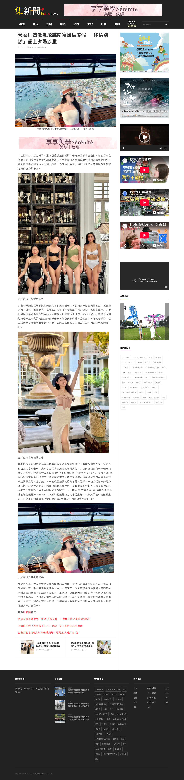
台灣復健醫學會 (137, 367)
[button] (144, 137)
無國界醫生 (145, 387)
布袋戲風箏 (139, 377)
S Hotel (131, 362)
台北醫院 (125, 367)
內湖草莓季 (157, 362)
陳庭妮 (133, 402)
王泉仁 (154, 387)
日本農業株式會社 (158, 377)
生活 (35, 24)
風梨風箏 (159, 402)
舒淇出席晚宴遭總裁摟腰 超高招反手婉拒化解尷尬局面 (82, 644)
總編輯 (156, 326)
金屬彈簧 (125, 402)
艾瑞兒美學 (126, 397)
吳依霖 (164, 367)
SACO (124, 362)
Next (167, 321)
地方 (103, 24)
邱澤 (163, 397)
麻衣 (123, 407)
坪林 (129, 372)
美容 (90, 24)
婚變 (161, 372)
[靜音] (161, 148)
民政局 (158, 382)
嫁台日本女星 (126, 377)
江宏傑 (124, 387)
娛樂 (49, 24)
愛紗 (147, 377)
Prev (122, 321)
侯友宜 (147, 362)
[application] (144, 137)
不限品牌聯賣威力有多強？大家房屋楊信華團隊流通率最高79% (78, 719)
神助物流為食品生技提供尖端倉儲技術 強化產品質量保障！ (78, 706)
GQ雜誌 (158, 357)
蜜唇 (144, 397)
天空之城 (138, 372)
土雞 (123, 372)
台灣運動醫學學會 (152, 367)
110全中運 (125, 357)
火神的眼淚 (134, 387)
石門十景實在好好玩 (129, 392)
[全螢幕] (165, 148)
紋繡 (149, 392)
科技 (76, 24)
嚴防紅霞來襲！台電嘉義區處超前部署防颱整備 (78, 691)
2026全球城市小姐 (139, 357)
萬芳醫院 (136, 397)
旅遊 (62, 24)
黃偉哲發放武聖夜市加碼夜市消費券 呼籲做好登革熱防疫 (144, 321)
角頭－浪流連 (154, 397)
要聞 (22, 24)
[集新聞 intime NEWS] (37, 9)
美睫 (155, 392)
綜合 (135, 702)
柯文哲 (138, 382)
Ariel (150, 357)
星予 (123, 382)
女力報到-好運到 (150, 372)
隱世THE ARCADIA (145, 402)
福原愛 (141, 392)
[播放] (123, 148)
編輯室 (43, 47)
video (140, 362)
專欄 (117, 24)
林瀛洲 (130, 382)
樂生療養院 (148, 382)
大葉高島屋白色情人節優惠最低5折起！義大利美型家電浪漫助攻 (48, 646)
